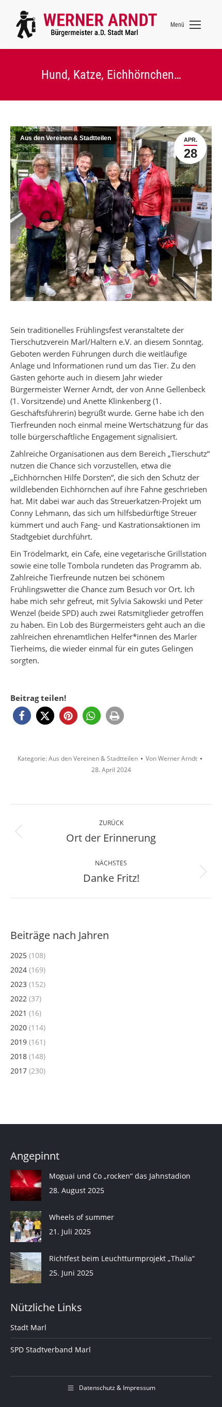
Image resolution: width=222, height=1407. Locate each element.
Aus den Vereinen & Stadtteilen (65, 138)
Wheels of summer (81, 1217)
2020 (18, 1027)
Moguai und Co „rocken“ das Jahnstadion (120, 1176)
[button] (22, 716)
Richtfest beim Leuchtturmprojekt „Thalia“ (122, 1258)
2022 (18, 998)
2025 (18, 955)
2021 (18, 1013)
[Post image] (25, 1185)
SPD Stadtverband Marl (50, 1349)
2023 (18, 984)
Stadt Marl (28, 1327)
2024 (18, 970)
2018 (18, 1056)
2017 (18, 1071)
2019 (18, 1042)
